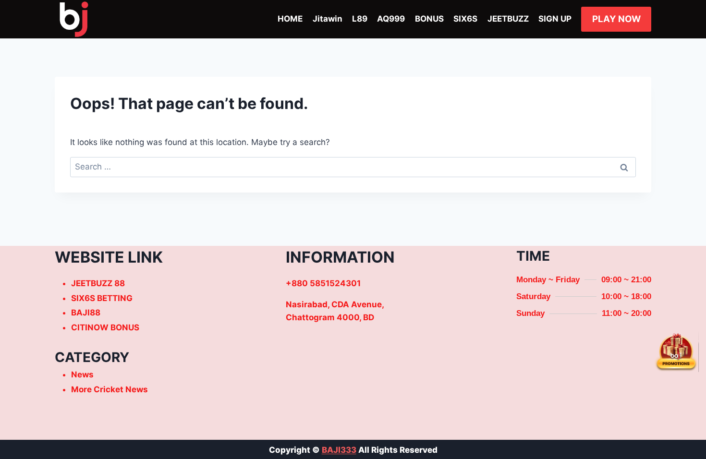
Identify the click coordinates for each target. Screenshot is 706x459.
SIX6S (465, 19)
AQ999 (391, 19)
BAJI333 (339, 450)
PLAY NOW (616, 18)
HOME (290, 19)
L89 (359, 19)
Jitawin (327, 19)
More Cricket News (109, 389)
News (82, 374)
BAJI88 (85, 312)
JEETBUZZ (508, 19)
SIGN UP (555, 19)
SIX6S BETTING (102, 298)
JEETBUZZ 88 (98, 283)
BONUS (429, 19)
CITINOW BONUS (105, 327)
